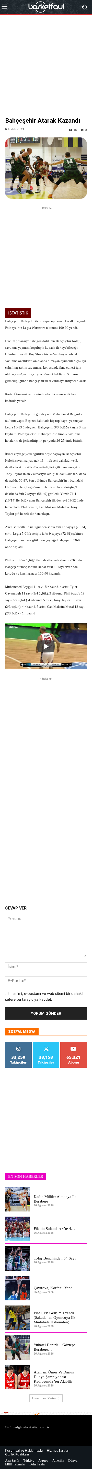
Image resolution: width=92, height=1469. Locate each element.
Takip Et (18, 1044)
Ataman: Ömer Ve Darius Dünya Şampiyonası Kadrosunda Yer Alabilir (54, 1376)
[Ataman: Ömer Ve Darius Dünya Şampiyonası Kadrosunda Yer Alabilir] (17, 1377)
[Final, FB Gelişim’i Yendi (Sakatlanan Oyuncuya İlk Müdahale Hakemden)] (17, 1317)
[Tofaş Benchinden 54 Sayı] (17, 1258)
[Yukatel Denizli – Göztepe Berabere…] (17, 1347)
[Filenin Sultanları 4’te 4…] (17, 1229)
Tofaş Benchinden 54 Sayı (55, 1258)
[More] (63, 788)
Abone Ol (73, 1044)
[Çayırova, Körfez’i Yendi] (17, 1288)
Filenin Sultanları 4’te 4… (54, 1229)
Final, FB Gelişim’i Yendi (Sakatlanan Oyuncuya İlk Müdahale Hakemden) (54, 1317)
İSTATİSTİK (18, 313)
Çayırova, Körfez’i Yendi (54, 1288)
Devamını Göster (44, 1398)
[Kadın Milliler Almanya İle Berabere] (17, 1199)
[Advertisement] (46, 70)
